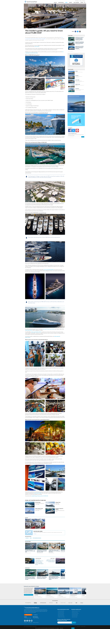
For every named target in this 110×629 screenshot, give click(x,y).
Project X (49, 595)
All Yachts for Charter (29, 594)
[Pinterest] (77, 130)
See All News (70, 51)
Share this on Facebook (75, 31)
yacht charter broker (37, 493)
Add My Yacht (30, 622)
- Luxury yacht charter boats (33, 1)
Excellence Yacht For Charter (59, 509)
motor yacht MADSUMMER (49, 269)
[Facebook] (70, 130)
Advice (82, 2)
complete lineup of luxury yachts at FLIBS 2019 (39, 495)
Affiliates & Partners (36, 622)
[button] (65, 546)
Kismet (83, 595)
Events (70, 2)
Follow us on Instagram (29, 621)
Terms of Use (78, 626)
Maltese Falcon (73, 595)
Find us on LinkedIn (31, 621)
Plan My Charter (28, 614)
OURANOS (77, 88)
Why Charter (76, 2)
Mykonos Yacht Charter (61, 615)
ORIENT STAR (77, 84)
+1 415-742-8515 (36, 618)
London (25, 616)
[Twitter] (73, 130)
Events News (30, 4)
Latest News (70, 35)
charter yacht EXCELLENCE (36, 331)
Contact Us (25, 622)
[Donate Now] (76, 60)
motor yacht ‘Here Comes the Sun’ (48, 329)
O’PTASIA (76, 75)
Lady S (60, 595)
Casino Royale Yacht (39, 508)
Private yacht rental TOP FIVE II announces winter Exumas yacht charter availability (79, 47)
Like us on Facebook (25, 621)
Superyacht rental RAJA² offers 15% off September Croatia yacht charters (79, 43)
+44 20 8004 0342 (27, 618)
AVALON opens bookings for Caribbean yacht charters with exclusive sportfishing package (79, 38)
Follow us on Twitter (27, 621)
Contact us (35, 614)
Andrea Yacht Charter (75, 614)
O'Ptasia (36, 595)
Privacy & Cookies (83, 626)
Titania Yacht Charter (75, 615)
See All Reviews (70, 93)
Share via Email (80, 31)
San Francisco (35, 616)
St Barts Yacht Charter (61, 613)
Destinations (61, 2)
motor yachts (37, 46)
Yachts (55, 2)
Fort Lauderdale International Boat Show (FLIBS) (44, 38)
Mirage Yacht (58, 502)
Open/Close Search (84, 2)
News (66, 2)
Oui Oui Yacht (37, 502)
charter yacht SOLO (28, 330)
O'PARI (76, 71)
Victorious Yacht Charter (75, 613)
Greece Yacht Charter (61, 614)
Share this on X (77, 31)
